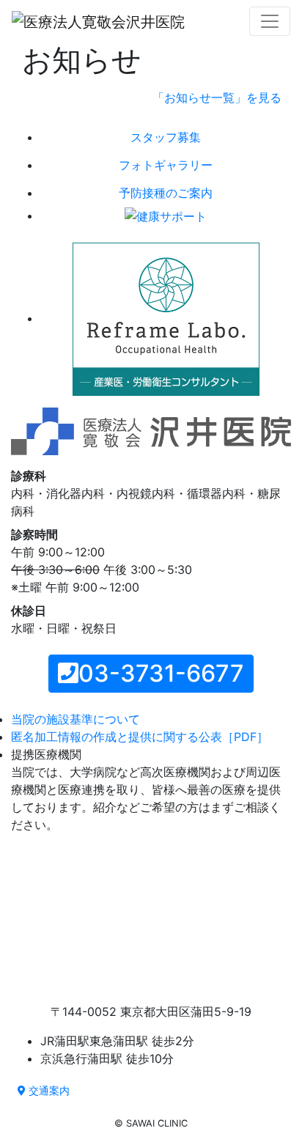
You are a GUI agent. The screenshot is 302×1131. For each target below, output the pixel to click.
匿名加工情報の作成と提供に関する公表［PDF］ (139, 736)
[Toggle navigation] (269, 21)
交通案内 (48, 1090)
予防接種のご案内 (166, 192)
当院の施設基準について (75, 719)
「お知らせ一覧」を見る (216, 97)
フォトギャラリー (166, 165)
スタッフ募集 (165, 137)
